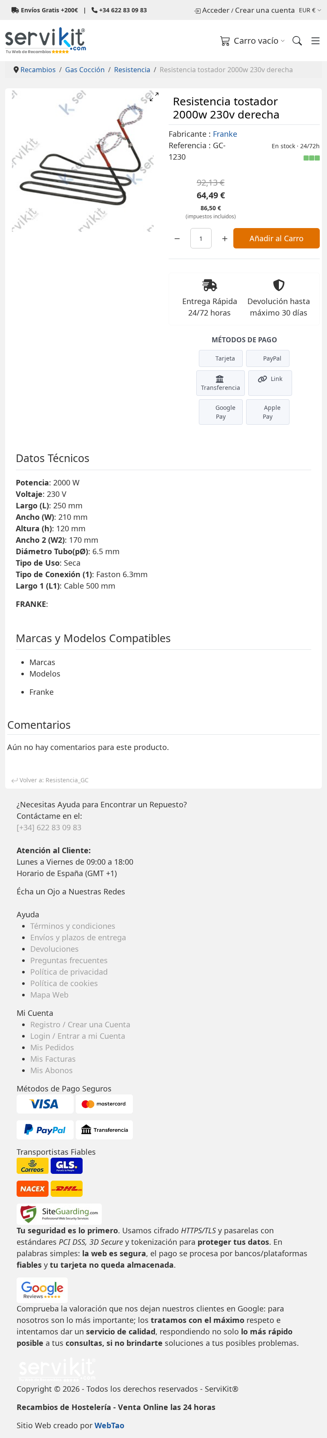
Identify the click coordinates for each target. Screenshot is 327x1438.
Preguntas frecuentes (69, 960)
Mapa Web (49, 995)
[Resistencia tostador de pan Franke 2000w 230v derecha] (83, 161)
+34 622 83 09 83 (123, 10)
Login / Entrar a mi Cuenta (77, 1036)
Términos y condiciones (72, 926)
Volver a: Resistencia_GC (53, 780)
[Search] (297, 41)
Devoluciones (54, 949)
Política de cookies (64, 983)
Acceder (215, 10)
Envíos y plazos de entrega (78, 937)
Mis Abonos (51, 1070)
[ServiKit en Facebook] (18, 903)
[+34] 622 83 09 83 (49, 827)
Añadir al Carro (277, 238)
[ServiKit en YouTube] (22, 903)
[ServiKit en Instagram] (20, 903)
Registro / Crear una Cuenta (80, 1024)
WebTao (109, 1425)
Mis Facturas (53, 1059)
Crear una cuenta (265, 10)
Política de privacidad (69, 972)
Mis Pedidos (52, 1047)
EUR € (307, 10)
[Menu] (315, 41)
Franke (225, 134)
